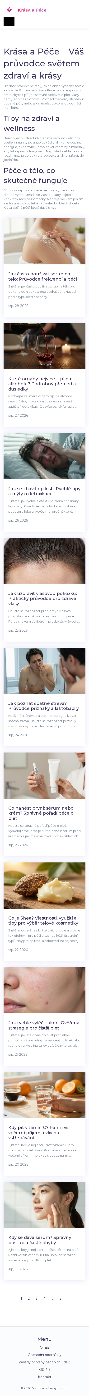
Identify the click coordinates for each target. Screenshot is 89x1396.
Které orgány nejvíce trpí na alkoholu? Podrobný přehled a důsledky (42, 384)
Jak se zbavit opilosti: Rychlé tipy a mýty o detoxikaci (44, 491)
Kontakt (44, 1377)
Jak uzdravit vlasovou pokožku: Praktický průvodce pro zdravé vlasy (42, 598)
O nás (44, 1347)
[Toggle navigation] (9, 21)
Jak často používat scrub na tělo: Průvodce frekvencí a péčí (42, 276)
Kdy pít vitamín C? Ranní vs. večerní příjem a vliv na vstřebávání (38, 1132)
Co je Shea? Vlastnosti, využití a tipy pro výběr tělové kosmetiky (43, 921)
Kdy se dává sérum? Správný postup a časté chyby (39, 1240)
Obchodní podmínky (44, 1355)
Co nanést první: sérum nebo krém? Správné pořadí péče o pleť (41, 813)
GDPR (44, 1369)
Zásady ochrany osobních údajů (44, 1362)
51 (61, 1298)
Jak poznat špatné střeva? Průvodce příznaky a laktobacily (43, 706)
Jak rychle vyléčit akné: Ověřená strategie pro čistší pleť (44, 1025)
